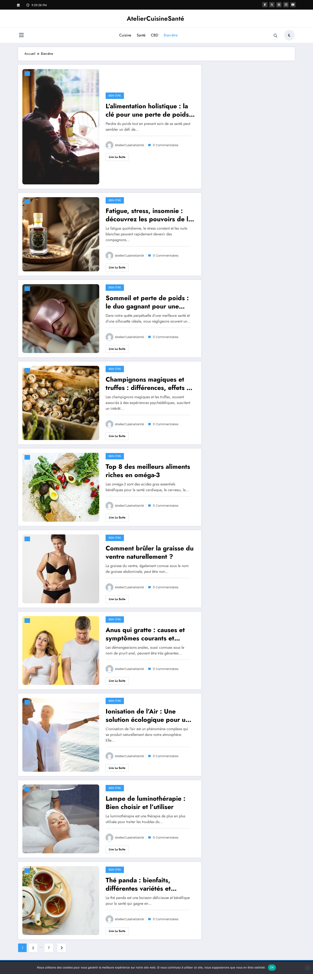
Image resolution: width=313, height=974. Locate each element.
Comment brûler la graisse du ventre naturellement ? (150, 552)
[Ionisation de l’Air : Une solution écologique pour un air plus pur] (60, 734)
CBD (154, 35)
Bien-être (171, 35)
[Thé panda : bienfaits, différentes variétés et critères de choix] (60, 900)
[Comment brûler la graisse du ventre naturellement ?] (60, 568)
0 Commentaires (165, 145)
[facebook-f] (264, 4)
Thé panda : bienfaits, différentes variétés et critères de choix (138, 884)
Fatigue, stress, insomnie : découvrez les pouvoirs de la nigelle (149, 215)
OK (272, 967)
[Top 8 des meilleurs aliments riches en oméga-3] (60, 486)
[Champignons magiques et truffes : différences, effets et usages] (60, 402)
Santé (141, 35)
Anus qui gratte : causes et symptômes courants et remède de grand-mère (145, 634)
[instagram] (286, 4)
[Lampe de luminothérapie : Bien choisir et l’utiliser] (60, 818)
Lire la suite (117, 157)
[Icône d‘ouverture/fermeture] (21, 35)
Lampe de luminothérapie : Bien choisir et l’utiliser (145, 802)
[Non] (307, 967)
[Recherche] (275, 35)
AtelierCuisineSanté (155, 18)
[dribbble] (278, 4)
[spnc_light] (289, 35)
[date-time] (27, 73)
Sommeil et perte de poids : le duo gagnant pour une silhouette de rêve (147, 302)
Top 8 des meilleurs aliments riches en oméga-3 (148, 470)
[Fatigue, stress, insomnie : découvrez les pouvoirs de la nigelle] (60, 234)
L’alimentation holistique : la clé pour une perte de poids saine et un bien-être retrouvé (149, 110)
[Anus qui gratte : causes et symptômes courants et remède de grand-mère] (60, 650)
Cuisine (125, 35)
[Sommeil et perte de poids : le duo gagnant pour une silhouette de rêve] (60, 318)
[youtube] (293, 4)
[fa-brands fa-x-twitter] (271, 4)
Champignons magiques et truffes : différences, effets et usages (149, 383)
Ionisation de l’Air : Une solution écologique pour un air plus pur (147, 715)
